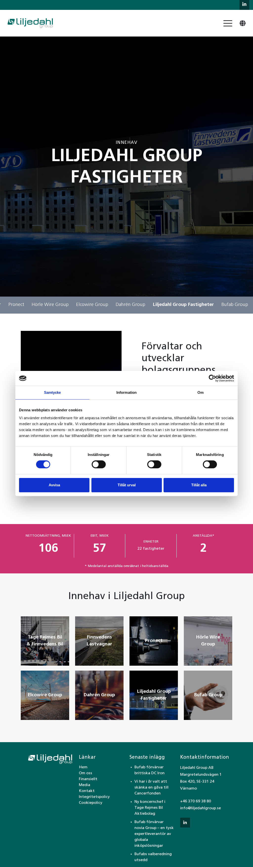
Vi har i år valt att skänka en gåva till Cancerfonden (151, 787)
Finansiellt (88, 779)
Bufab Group (234, 304)
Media (84, 785)
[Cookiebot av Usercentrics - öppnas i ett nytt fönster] (212, 378)
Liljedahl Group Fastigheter (183, 304)
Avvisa (54, 485)
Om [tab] (200, 392)
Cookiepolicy (90, 803)
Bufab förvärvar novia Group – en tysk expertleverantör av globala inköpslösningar (154, 834)
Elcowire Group (92, 304)
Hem (83, 767)
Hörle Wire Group (50, 304)
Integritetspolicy (94, 797)
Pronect (16, 304)
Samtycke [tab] (52, 392)
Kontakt (87, 791)
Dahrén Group (130, 304)
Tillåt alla (199, 485)
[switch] (99, 464)
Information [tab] (126, 392)
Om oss (85, 773)
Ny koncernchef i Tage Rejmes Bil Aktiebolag (149, 808)
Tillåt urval (127, 485)
